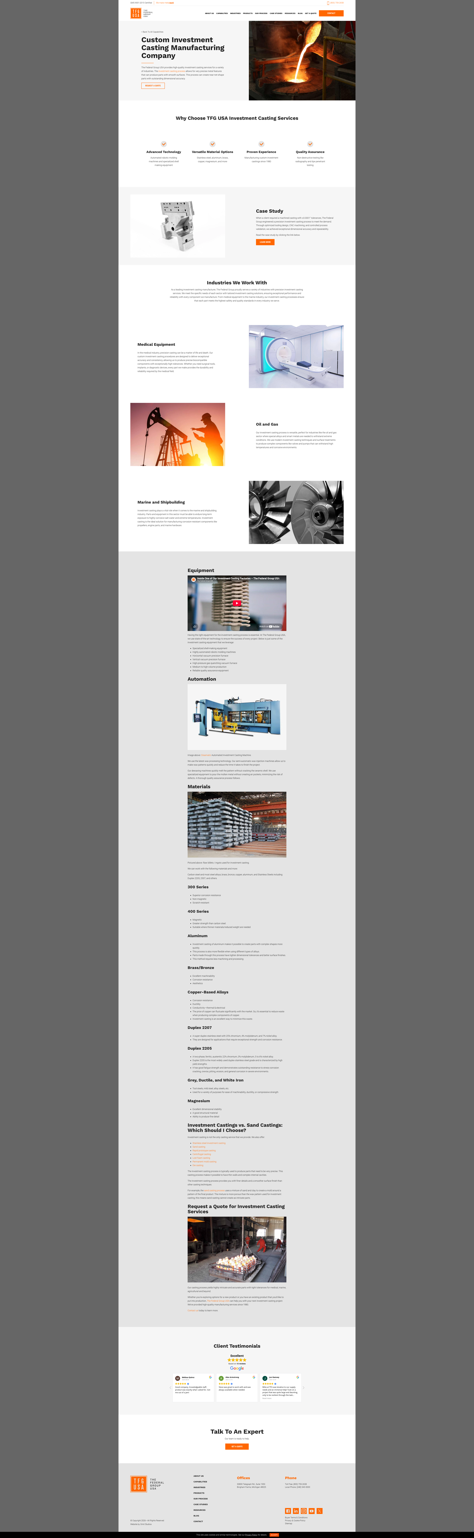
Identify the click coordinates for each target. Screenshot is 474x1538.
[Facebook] (288, 1512)
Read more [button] (179, 1398)
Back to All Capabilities (153, 32)
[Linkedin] (296, 1512)
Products (248, 13)
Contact (331, 13)
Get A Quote (310, 13)
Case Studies (276, 13)
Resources (290, 13)
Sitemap (288, 1523)
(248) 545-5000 (303, 1487)
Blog (300, 13)
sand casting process (214, 1190)
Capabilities (222, 13)
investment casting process (171, 71)
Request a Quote (153, 85)
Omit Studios (146, 1524)
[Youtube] (312, 1512)
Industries (235, 13)
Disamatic (206, 755)
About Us (209, 13)
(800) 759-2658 (337, 3)
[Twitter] (320, 1512)
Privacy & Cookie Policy (295, 1520)
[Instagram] (304, 1512)
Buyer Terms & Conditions (296, 1517)
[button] (170, 1388)
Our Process (261, 13)
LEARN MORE (265, 242)
